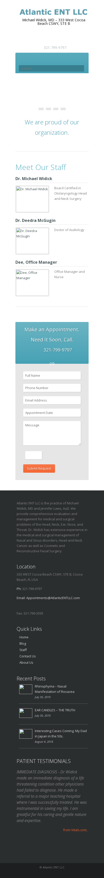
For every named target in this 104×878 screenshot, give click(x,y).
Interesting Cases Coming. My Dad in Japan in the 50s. (61, 733)
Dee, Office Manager (36, 262)
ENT (44, 209)
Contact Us (27, 656)
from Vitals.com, (75, 830)
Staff (23, 649)
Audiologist (40, 251)
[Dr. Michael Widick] (32, 189)
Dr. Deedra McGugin (35, 220)
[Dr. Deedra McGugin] (32, 233)
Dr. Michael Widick (33, 178)
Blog (22, 643)
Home (24, 637)
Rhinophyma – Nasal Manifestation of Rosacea (54, 689)
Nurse (43, 293)
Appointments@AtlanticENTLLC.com (53, 598)
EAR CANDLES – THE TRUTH (55, 710)
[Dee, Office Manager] (32, 275)
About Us (26, 662)
